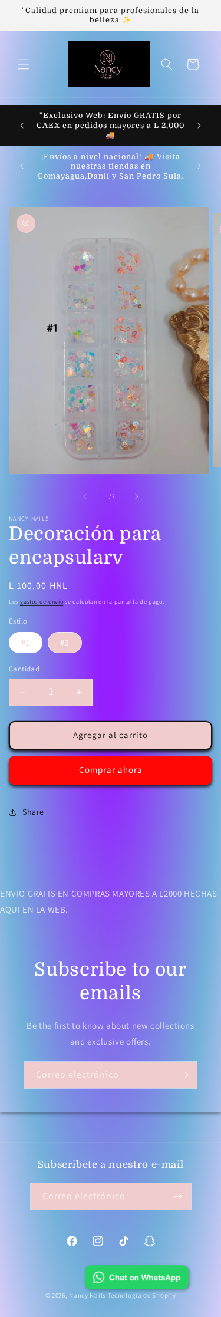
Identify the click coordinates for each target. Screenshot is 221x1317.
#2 (65, 642)
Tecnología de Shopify (142, 1295)
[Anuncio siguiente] (199, 126)
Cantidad (24, 669)
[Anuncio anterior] (22, 126)
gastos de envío (42, 601)
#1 (25, 642)
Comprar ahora (111, 769)
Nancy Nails (87, 1295)
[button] (24, 64)
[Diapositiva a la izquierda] (85, 496)
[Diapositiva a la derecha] (137, 496)
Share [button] (33, 811)
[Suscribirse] (184, 1075)
